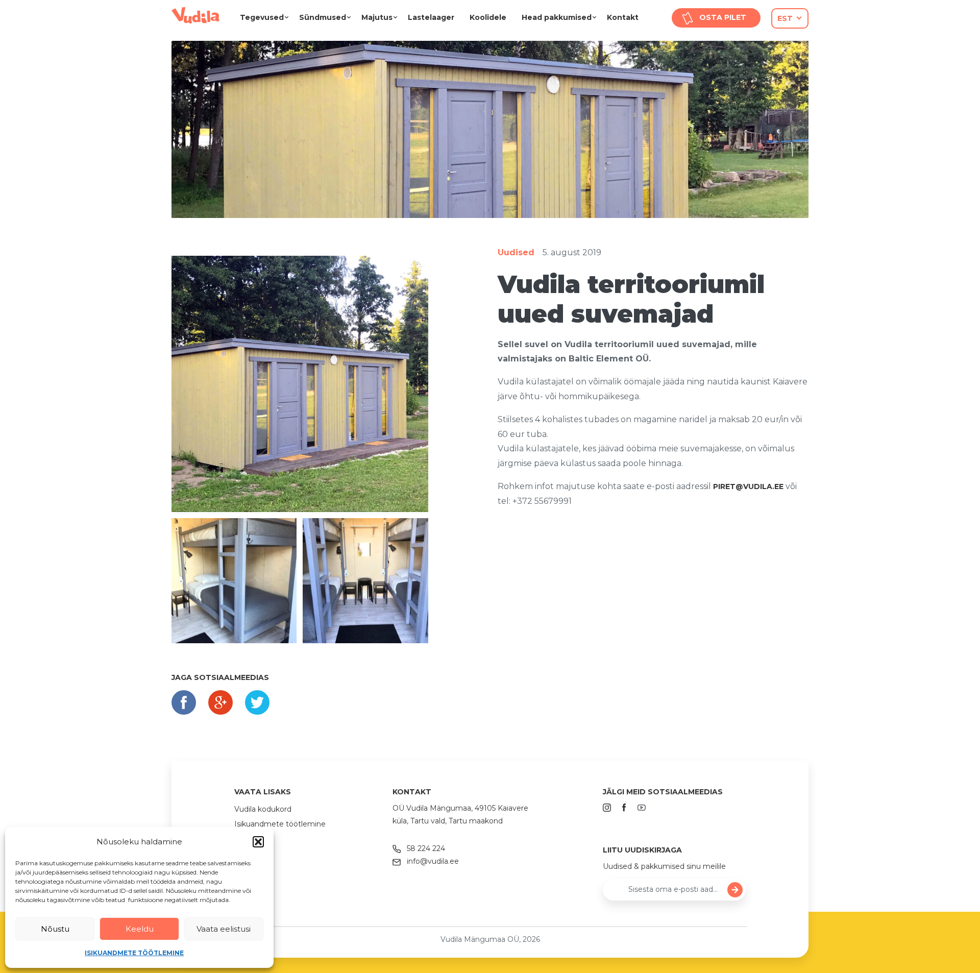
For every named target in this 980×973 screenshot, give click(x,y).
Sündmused (322, 17)
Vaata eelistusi (224, 929)
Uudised (516, 252)
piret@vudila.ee (748, 486)
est (785, 18)
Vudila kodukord (262, 809)
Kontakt (623, 17)
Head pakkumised (557, 17)
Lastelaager (431, 17)
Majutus (377, 17)
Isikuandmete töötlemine (134, 953)
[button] (258, 842)
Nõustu (55, 929)
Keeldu (140, 929)
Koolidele (488, 17)
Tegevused (262, 17)
